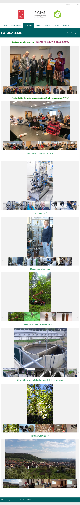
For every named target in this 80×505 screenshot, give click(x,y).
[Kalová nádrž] (11, 372)
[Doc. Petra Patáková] (27, 483)
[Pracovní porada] (27, 372)
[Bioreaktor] (11, 205)
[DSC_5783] (43, 145)
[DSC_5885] (27, 90)
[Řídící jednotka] (48, 261)
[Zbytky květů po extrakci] (48, 316)
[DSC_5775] (27, 145)
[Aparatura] (16, 261)
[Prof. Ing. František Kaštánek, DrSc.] (43, 205)
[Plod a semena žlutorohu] (27, 428)
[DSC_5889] (11, 90)
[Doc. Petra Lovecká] (59, 483)
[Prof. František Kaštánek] (43, 484)
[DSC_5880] (43, 90)
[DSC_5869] (59, 90)
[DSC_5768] (11, 145)
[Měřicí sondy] (59, 205)
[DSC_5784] (59, 145)
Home (69, 33)
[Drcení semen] (59, 428)
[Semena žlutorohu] (43, 428)
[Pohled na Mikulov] (11, 483)
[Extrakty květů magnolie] (64, 317)
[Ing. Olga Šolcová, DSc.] (27, 205)
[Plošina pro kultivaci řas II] (59, 372)
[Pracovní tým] (64, 261)
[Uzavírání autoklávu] (32, 261)
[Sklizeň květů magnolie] (16, 317)
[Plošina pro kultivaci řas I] (43, 372)
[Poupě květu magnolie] (32, 317)
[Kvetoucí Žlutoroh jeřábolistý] (11, 428)
